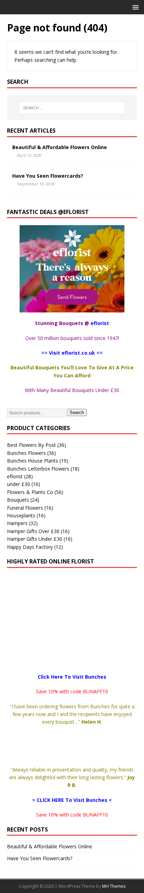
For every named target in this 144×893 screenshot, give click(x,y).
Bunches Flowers (26, 453)
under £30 (18, 484)
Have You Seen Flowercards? (47, 175)
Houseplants (21, 515)
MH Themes (113, 886)
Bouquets (18, 499)
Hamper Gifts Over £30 (33, 531)
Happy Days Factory (30, 547)
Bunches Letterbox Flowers (38, 468)
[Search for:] (72, 108)
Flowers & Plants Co (30, 492)
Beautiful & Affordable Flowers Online (59, 147)
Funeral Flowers (25, 507)
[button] (134, 7)
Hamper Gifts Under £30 (34, 539)
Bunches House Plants (32, 460)
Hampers (17, 523)
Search (77, 412)
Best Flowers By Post (31, 445)
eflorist (15, 476)
